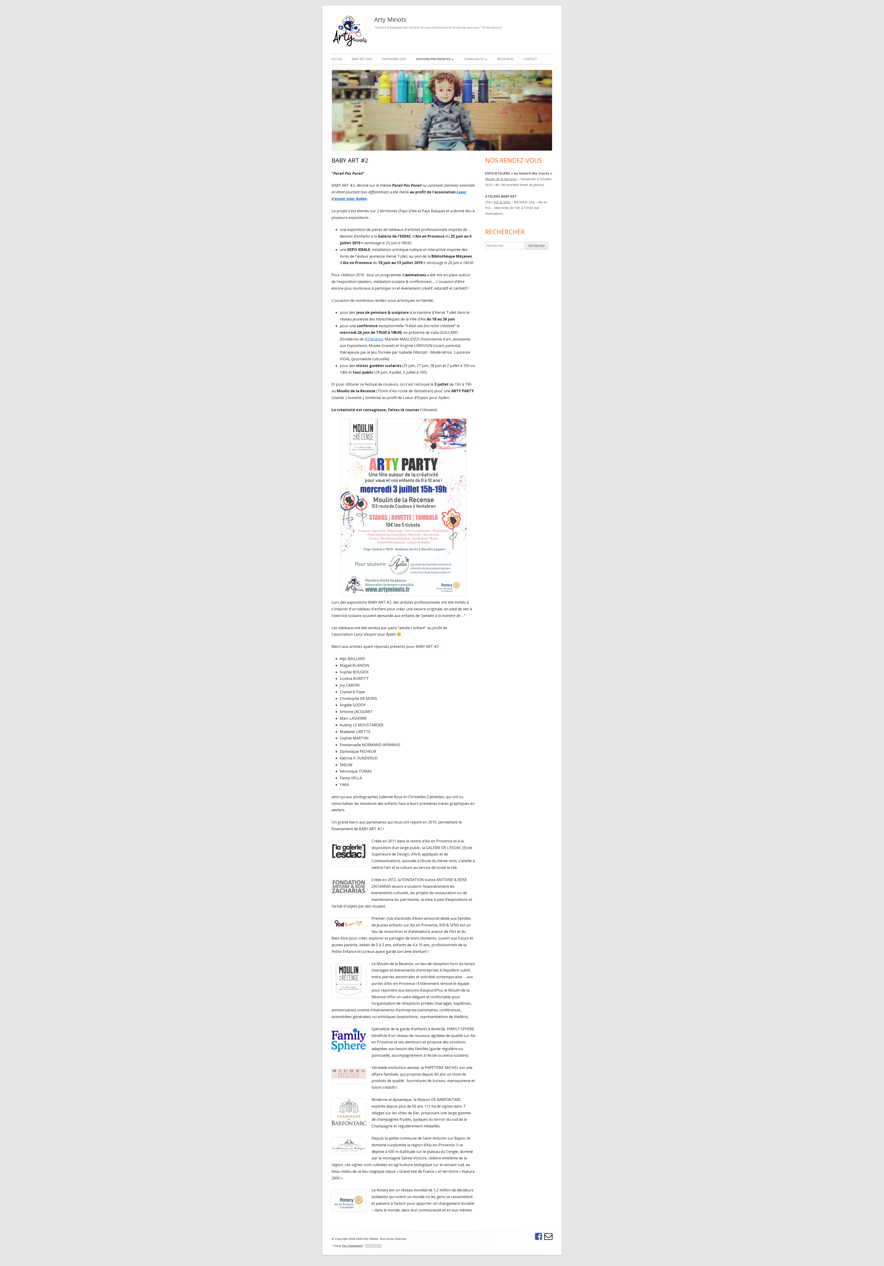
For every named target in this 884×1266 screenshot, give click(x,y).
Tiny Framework (352, 1245)
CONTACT (530, 59)
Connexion (373, 1245)
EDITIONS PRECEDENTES (433, 59)
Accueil (337, 59)
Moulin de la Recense (501, 179)
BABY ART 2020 (362, 59)
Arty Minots (390, 19)
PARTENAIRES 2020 (394, 59)
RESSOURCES (505, 59)
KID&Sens (373, 339)
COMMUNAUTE (474, 59)
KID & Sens (501, 202)
